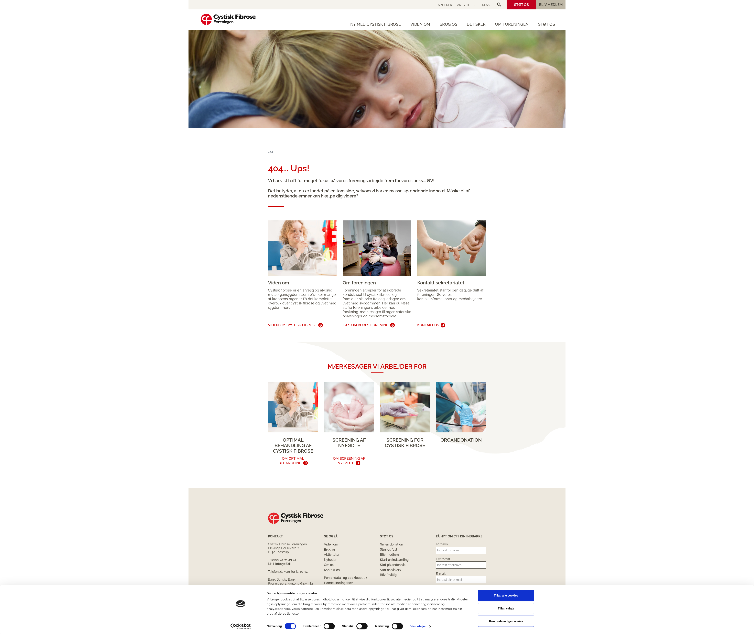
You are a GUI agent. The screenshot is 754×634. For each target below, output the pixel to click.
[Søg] (499, 4)
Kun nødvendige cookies (506, 621)
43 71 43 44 (288, 560)
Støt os (521, 5)
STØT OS (546, 24)
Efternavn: (443, 559)
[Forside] (228, 19)
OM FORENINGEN (512, 24)
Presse (485, 5)
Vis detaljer (418, 626)
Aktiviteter (466, 5)
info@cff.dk (283, 564)
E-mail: (441, 574)
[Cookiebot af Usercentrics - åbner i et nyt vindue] (240, 626)
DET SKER (476, 24)
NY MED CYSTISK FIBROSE (375, 24)
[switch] (329, 626)
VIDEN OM (420, 24)
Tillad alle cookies (506, 595)
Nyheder (445, 5)
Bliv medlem (551, 5)
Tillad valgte (506, 608)
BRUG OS (449, 24)
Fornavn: (442, 544)
